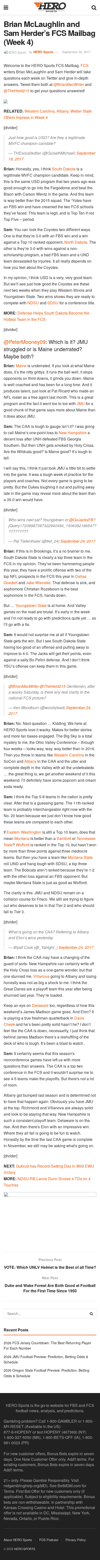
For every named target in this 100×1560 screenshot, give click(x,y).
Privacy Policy (76, 1539)
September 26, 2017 (76, 52)
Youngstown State (31, 605)
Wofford (22, 844)
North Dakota (75, 242)
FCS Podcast (48, 1539)
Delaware (40, 1005)
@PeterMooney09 (25, 341)
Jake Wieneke (38, 582)
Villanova (41, 976)
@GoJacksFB (81, 520)
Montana (21, 838)
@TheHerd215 (16, 90)
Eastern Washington (24, 832)
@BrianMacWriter (68, 84)
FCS (85, 65)
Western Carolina (69, 755)
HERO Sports (43, 52)
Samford (64, 838)
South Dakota (63, 169)
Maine (21, 365)
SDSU (52, 303)
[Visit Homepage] (50, 7)
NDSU (33, 303)
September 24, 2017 (77, 541)
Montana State (80, 857)
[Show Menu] (6, 7)
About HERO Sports (18, 1539)
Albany (30, 761)
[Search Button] (94, 7)
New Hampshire (73, 432)
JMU (81, 403)
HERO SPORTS (24, 1549)
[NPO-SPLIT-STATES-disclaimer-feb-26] (50, 1217)
